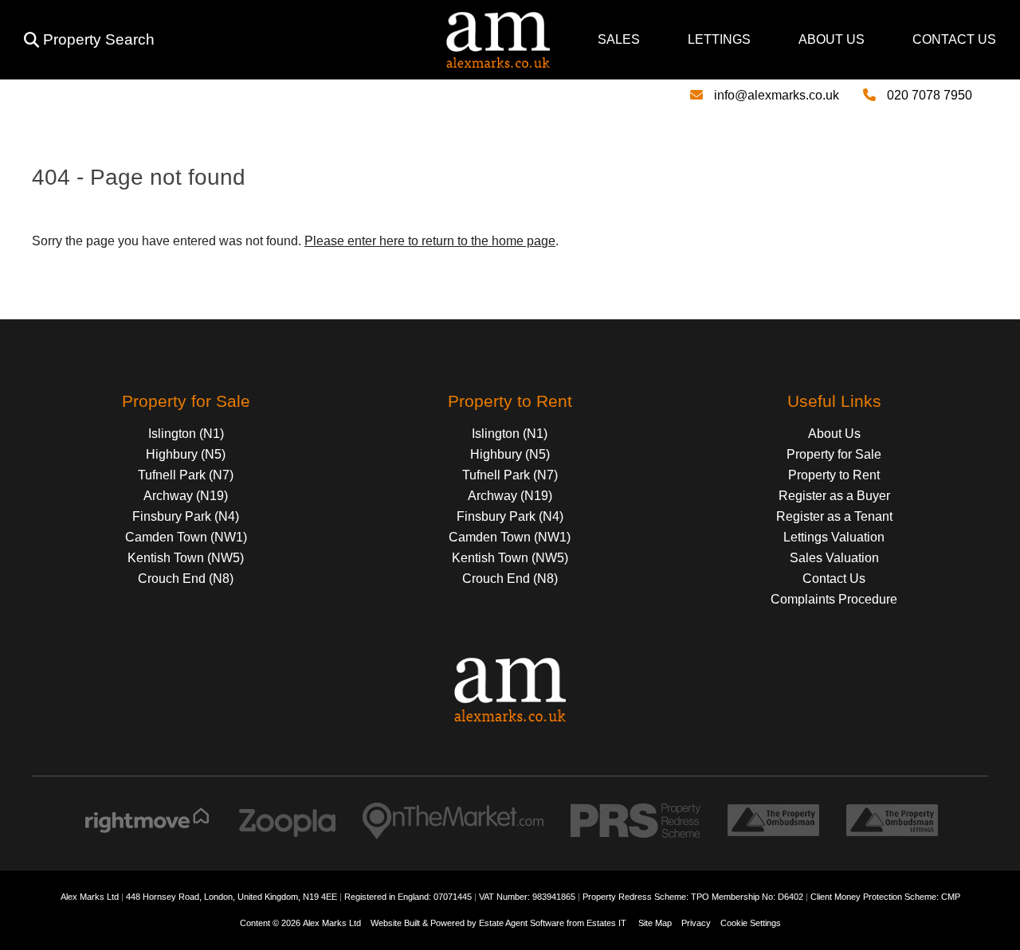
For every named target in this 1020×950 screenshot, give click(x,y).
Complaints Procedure (834, 599)
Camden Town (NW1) (186, 537)
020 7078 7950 (929, 95)
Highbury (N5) (186, 454)
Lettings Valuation (834, 537)
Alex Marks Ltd (332, 923)
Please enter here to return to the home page (429, 241)
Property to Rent (834, 475)
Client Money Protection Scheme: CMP (885, 896)
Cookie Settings (750, 923)
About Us (831, 39)
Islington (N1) (186, 433)
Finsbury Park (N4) (185, 516)
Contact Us (954, 39)
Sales (619, 39)
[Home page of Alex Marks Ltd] (358, 63)
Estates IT (606, 923)
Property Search (99, 39)
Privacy (696, 923)
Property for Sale (834, 454)
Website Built (395, 923)
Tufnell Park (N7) (185, 475)
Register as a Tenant (834, 516)
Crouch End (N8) (185, 578)
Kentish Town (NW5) (186, 558)
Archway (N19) (185, 495)
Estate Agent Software (521, 923)
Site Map (655, 923)
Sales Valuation (834, 558)
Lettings (719, 39)
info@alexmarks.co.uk (776, 95)
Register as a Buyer (834, 495)
